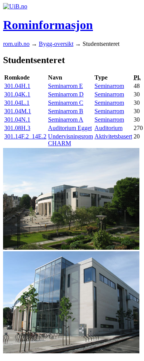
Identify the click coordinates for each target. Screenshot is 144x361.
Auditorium (108, 128)
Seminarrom (109, 86)
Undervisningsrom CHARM (70, 139)
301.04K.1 (17, 94)
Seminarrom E (65, 86)
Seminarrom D (66, 94)
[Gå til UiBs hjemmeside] (15, 6)
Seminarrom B (65, 111)
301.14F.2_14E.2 (25, 136)
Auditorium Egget (70, 128)
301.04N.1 (17, 119)
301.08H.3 (17, 128)
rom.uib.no (16, 44)
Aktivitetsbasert (113, 136)
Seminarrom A (65, 119)
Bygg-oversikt (56, 44)
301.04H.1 (17, 86)
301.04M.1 (17, 111)
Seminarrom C (65, 102)
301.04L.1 (17, 102)
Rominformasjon (48, 25)
